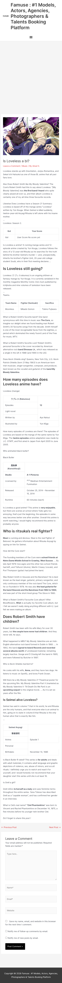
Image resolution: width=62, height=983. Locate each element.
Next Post (55, 827)
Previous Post (9, 827)
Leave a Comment (11, 166)
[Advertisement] (31, 74)
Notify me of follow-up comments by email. (28, 931)
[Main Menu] (31, 37)
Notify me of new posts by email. (23, 938)
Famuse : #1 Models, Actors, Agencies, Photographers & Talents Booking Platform (33, 16)
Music (25, 166)
